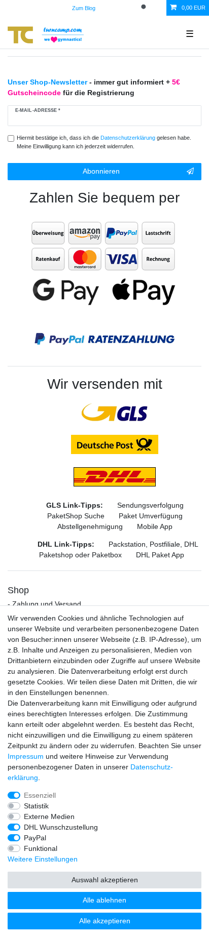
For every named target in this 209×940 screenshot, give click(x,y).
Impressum (26, 756)
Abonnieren (101, 171)
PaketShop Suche (75, 516)
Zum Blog (83, 8)
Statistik (36, 806)
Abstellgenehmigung (90, 526)
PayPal (35, 838)
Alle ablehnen (104, 900)
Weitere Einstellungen (43, 859)
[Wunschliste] (159, 8)
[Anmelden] (111, 8)
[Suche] (144, 8)
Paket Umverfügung (151, 516)
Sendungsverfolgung (150, 505)
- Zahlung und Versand (44, 604)
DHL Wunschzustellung (61, 827)
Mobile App (154, 526)
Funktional (40, 848)
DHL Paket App (160, 555)
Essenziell (40, 795)
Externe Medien (49, 816)
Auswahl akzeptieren (105, 880)
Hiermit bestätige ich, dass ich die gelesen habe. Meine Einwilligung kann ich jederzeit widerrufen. (104, 142)
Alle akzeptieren (104, 921)
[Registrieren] (128, 8)
